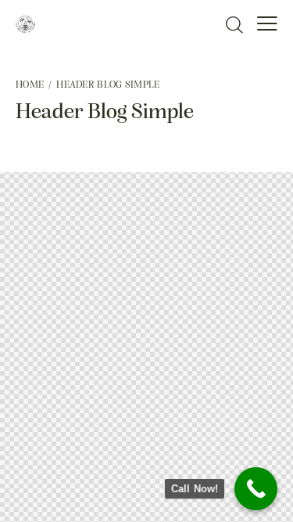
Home (30, 85)
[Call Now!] (255, 488)
